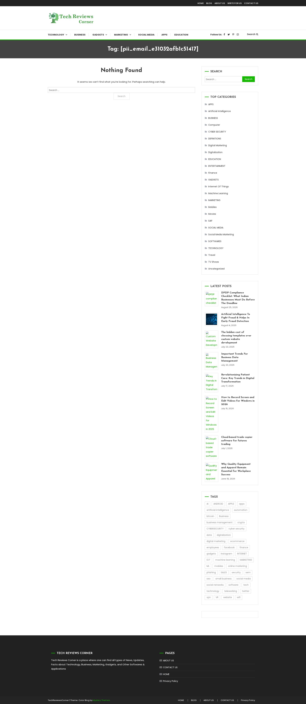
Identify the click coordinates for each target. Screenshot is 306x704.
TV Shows (213, 261)
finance (244, 547)
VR (217, 597)
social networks (215, 584)
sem (248, 572)
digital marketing (216, 541)
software (233, 584)
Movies (212, 214)
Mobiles (212, 207)
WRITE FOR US (234, 3)
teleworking (230, 591)
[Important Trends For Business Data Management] (211, 361)
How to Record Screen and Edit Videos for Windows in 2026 (238, 401)
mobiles (218, 566)
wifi (238, 597)
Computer (214, 124)
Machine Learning (218, 193)
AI (207, 503)
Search (251, 34)
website (227, 597)
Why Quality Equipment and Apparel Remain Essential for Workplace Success (236, 469)
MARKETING (121, 34)
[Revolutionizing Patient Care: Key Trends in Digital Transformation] (211, 382)
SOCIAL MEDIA (146, 34)
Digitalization (215, 152)
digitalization (224, 535)
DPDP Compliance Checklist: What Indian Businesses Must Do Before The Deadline (238, 298)
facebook (229, 547)
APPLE (231, 503)
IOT (208, 559)
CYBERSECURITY (215, 528)
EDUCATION (181, 34)
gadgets (211, 553)
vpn (209, 597)
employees (213, 547)
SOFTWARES (214, 241)
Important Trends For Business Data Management (234, 357)
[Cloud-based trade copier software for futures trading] (211, 447)
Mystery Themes (101, 700)
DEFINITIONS (214, 138)
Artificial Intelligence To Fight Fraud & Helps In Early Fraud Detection (235, 318)
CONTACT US (251, 3)
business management (220, 522)
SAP (210, 220)
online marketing (237, 566)
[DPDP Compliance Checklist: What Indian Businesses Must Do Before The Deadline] (211, 298)
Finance (212, 172)
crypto (241, 522)
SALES (224, 572)
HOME (200, 3)
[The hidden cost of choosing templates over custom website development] (211, 339)
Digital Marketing (217, 145)
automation (240, 510)
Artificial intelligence (219, 111)
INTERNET (242, 553)
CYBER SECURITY (217, 131)
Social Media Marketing (221, 234)
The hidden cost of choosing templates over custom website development (236, 337)
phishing (211, 572)
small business (223, 578)
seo (209, 578)
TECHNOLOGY (56, 34)
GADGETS (98, 34)
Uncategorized (216, 268)
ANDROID (218, 503)
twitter (245, 591)
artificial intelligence (218, 510)
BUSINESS (79, 34)
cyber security (236, 528)
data (209, 535)
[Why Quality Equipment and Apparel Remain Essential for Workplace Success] (211, 472)
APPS (164, 34)
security (236, 572)
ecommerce (237, 541)
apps (241, 503)
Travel (211, 255)
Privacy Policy (170, 681)
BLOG (209, 3)
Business (224, 516)
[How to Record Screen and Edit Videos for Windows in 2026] (211, 414)
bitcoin (210, 516)
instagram (226, 553)
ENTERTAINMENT (216, 166)
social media (244, 578)
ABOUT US (220, 3)
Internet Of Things (218, 186)
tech (246, 584)
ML (208, 566)
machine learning (225, 559)
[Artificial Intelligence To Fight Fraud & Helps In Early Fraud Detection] (211, 319)
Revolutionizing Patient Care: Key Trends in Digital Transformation (237, 378)
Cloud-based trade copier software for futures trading (236, 440)
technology (213, 591)
